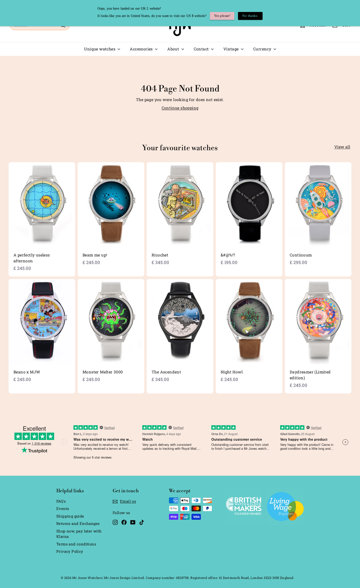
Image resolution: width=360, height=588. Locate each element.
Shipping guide (70, 516)
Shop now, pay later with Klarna (79, 534)
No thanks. (250, 16)
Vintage (231, 48)
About (173, 48)
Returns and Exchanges (77, 523)
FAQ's (61, 501)
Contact (202, 48)
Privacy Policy (69, 551)
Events (62, 508)
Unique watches (100, 48)
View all (342, 146)
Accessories (142, 48)
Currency (262, 48)
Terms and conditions (76, 544)
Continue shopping (180, 107)
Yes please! (222, 16)
